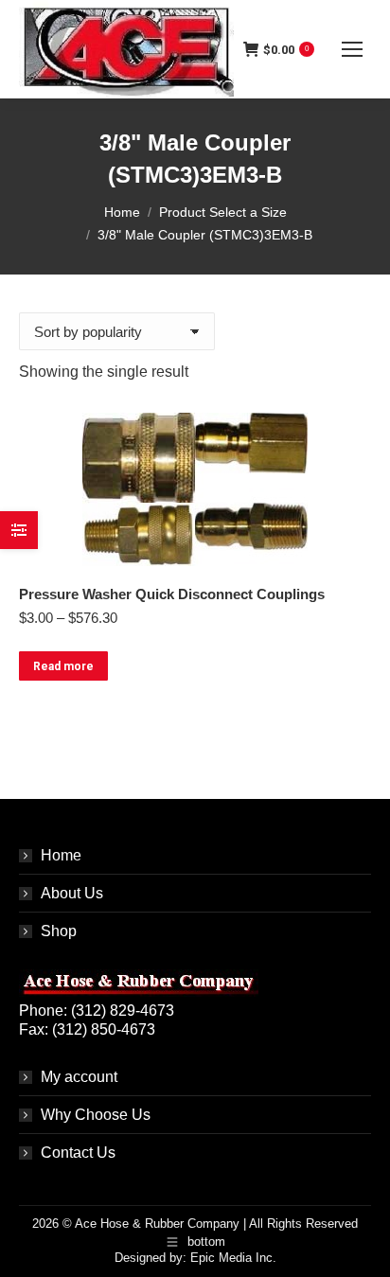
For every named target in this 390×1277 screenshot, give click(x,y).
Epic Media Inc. (233, 1257)
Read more (63, 666)
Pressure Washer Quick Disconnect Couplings (172, 594)
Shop (59, 931)
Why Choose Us (96, 1115)
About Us (72, 893)
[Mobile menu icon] (352, 49)
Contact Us (78, 1152)
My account (79, 1077)
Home (61, 855)
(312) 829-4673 (122, 1010)
